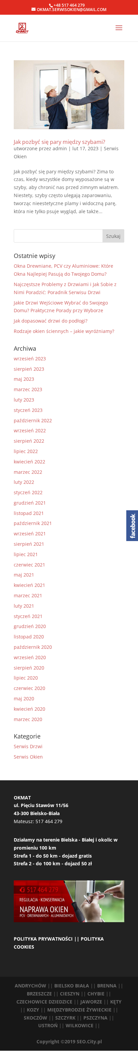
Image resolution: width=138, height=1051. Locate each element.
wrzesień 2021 (30, 533)
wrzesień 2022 (30, 430)
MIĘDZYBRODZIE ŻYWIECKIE (80, 1009)
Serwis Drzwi (28, 746)
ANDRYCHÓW (30, 985)
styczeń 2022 (28, 492)
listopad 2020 (29, 636)
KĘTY (116, 1001)
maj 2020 (24, 698)
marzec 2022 (28, 472)
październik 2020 (33, 647)
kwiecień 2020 (29, 709)
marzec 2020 (28, 719)
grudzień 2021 (30, 503)
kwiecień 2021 (29, 585)
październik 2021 (33, 523)
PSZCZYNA (96, 1018)
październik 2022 (33, 420)
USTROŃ (48, 1025)
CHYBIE (96, 993)
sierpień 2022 (29, 441)
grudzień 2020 (30, 626)
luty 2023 (24, 400)
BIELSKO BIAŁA (72, 985)
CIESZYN (69, 993)
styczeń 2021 (28, 616)
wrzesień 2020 (30, 657)
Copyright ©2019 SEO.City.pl (69, 1041)
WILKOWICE (79, 1025)
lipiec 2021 (26, 554)
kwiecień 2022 (29, 461)
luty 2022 (24, 482)
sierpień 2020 (29, 668)
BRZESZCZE (40, 993)
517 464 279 (49, 821)
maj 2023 (24, 379)
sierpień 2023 (29, 369)
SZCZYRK (66, 1018)
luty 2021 (24, 606)
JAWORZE (92, 1001)
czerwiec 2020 (29, 688)
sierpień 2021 (29, 544)
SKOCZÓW (36, 1018)
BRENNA (107, 985)
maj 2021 (24, 575)
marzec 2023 (28, 389)
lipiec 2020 (26, 678)
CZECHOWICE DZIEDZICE (45, 1001)
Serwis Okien (28, 757)
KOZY (34, 1009)
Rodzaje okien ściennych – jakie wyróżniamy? (64, 331)
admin (60, 148)
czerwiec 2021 (29, 564)
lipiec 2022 (26, 451)
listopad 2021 (29, 513)
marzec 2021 (28, 595)
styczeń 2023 (28, 410)
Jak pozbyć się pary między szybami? (59, 142)
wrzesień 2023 (30, 358)
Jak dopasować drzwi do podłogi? (50, 321)
